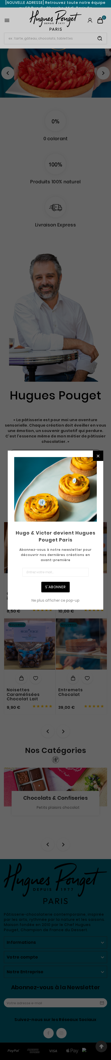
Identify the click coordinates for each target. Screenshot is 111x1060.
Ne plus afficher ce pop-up (55, 600)
